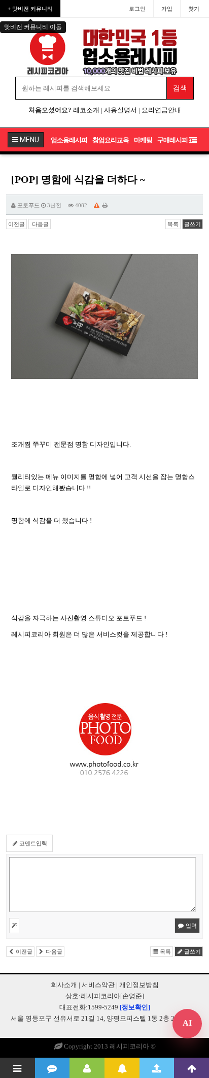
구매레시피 (172, 140)
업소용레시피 (69, 140)
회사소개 (64, 985)
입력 (190, 926)
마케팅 (143, 140)
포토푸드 (28, 205)
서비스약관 (98, 985)
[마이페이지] (86, 1068)
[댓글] (52, 1068)
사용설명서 (120, 110)
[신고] (96, 205)
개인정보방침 (139, 985)
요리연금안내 (161, 110)
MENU (28, 140)
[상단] (191, 1068)
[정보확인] (135, 1007)
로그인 (137, 9)
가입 (166, 9)
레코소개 (86, 110)
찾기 (193, 9)
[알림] (122, 1068)
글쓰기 (192, 224)
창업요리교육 (110, 140)
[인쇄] (105, 205)
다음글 (39, 224)
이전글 (16, 224)
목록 (173, 224)
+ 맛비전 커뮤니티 (30, 9)
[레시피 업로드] (157, 1068)
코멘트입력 (32, 843)
